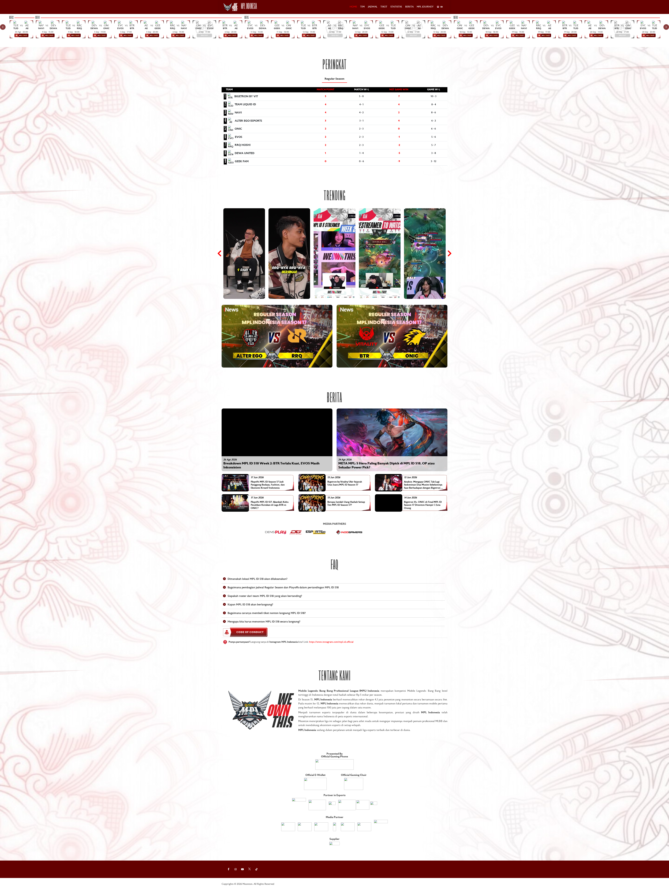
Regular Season (334, 79)
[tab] (334, 79)
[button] (277, 336)
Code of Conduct (250, 632)
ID (441, 7)
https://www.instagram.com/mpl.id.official (331, 642)
